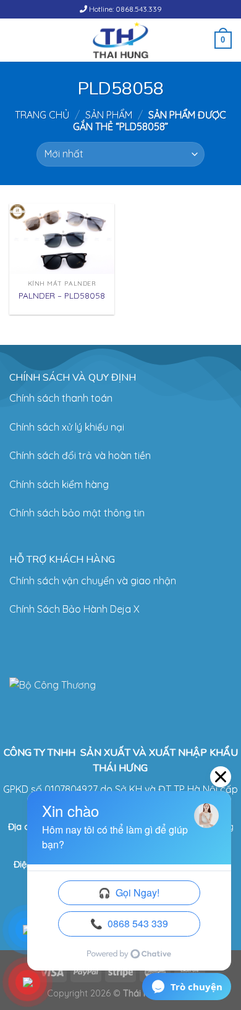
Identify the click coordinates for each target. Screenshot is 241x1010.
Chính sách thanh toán (60, 398)
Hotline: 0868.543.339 (124, 9)
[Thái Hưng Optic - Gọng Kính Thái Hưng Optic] (121, 40)
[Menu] (16, 40)
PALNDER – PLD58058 (62, 295)
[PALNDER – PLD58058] (61, 239)
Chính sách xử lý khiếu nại (66, 427)
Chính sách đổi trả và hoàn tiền (80, 455)
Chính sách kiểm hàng (59, 484)
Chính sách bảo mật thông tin (77, 513)
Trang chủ (42, 115)
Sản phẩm (108, 115)
